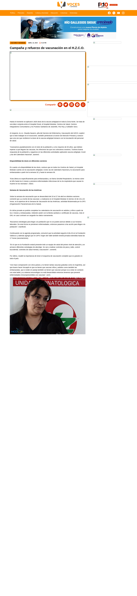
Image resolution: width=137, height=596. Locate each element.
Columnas (63, 13)
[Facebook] (109, 13)
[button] (60, 104)
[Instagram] (123, 13)
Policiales (21, 13)
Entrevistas (73, 13)
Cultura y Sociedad (42, 13)
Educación (54, 13)
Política (12, 13)
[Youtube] (119, 13)
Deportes (30, 13)
